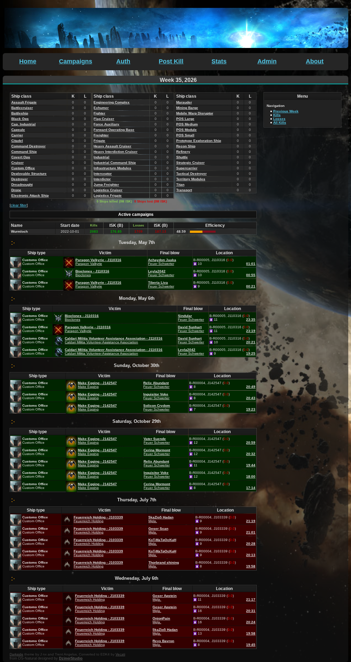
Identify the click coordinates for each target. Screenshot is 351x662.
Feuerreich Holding (89, 521)
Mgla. (152, 521)
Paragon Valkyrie (88, 264)
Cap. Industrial (23, 124)
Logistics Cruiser (108, 190)
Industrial (101, 157)
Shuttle (182, 157)
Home (27, 61)
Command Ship (24, 152)
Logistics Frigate (108, 195)
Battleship (19, 113)
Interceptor (103, 173)
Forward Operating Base (114, 130)
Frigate (99, 141)
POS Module (186, 130)
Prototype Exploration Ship (198, 141)
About (315, 61)
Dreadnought (22, 184)
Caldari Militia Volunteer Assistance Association (101, 342)
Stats (219, 61)
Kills (277, 115)
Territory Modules (190, 179)
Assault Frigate (24, 102)
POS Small (185, 135)
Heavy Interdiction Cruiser (115, 152)
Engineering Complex (112, 102)
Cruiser (17, 162)
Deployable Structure (29, 173)
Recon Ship (185, 146)
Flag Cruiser (104, 119)
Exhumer (101, 108)
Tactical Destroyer (191, 173)
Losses (279, 119)
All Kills (279, 122)
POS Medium (187, 124)
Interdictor (102, 179)
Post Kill (171, 61)
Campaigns (75, 61)
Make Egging (88, 387)
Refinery (183, 152)
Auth (123, 61)
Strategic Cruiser (190, 162)
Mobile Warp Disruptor (194, 113)
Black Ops (20, 119)
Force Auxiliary (106, 124)
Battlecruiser (22, 108)
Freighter (101, 135)
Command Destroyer (28, 146)
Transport (184, 190)
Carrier (17, 135)
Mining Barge (187, 108)
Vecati (120, 654)
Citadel (17, 141)
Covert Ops (20, 157)
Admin (267, 61)
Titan (180, 184)
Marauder (184, 102)
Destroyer (19, 179)
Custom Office (23, 168)
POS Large (185, 119)
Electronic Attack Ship (30, 195)
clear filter (19, 205)
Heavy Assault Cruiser (112, 146)
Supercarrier (186, 168)
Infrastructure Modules (112, 168)
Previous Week (286, 111)
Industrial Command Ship (115, 162)
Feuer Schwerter (161, 264)
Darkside (16, 654)
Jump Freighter (106, 184)
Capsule (18, 130)
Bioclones (83, 275)
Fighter (99, 113)
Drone (16, 190)
